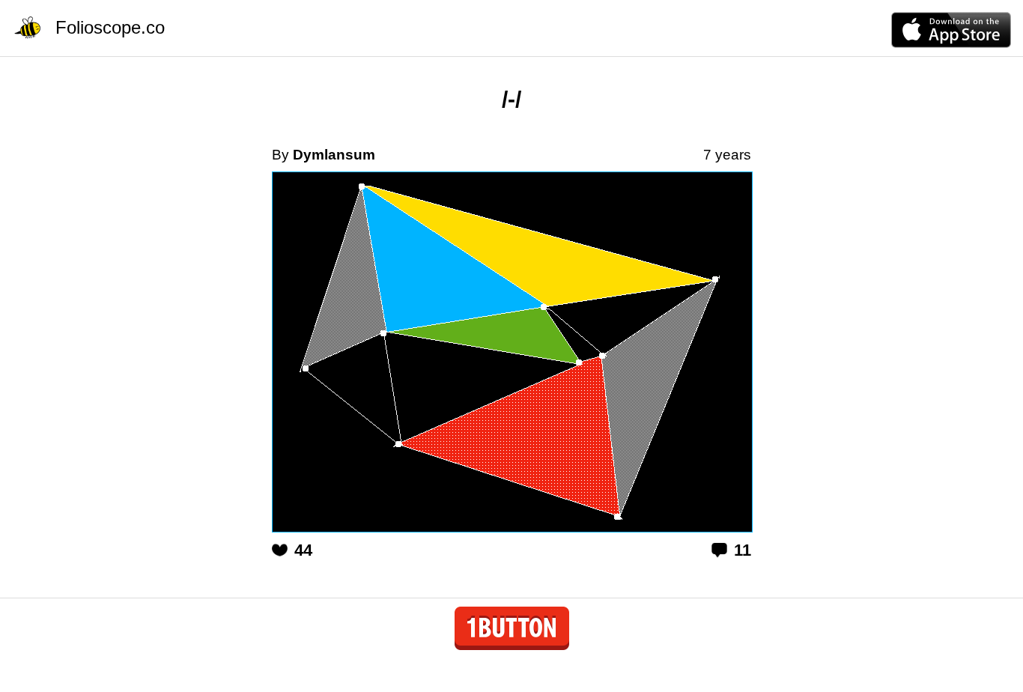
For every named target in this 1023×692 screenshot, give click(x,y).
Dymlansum (334, 155)
